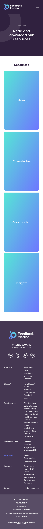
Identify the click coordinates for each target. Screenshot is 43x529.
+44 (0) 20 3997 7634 (22, 345)
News (26, 455)
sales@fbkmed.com (21, 347)
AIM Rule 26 (29, 477)
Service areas (10, 403)
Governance (29, 480)
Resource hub (30, 461)
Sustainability (21, 517)
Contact (7, 488)
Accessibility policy (21, 499)
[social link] (10, 355)
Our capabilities (11, 442)
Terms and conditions (21, 510)
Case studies (29, 392)
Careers (27, 378)
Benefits (27, 389)
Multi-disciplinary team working (30, 428)
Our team (28, 376)
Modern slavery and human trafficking (22, 513)
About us (8, 367)
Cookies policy (21, 506)
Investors (8, 466)
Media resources (31, 488)
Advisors (28, 483)
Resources (8, 455)
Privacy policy (21, 503)
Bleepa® (7, 384)
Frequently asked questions (28, 370)
